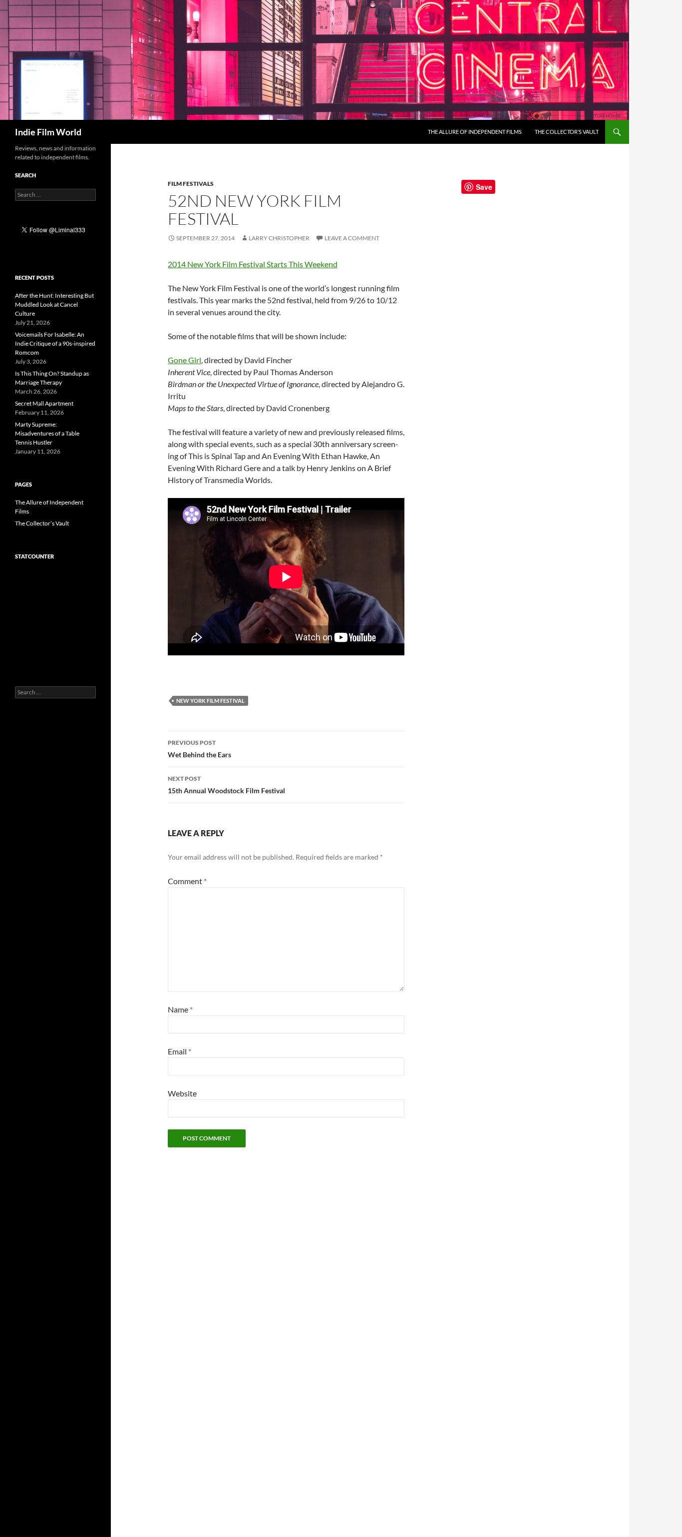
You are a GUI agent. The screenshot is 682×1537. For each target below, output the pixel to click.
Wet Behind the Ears (199, 749)
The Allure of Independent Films (475, 131)
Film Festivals (191, 183)
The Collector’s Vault (567, 131)
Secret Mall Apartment (44, 403)
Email (179, 1051)
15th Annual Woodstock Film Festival (226, 785)
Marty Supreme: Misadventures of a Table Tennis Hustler (47, 433)
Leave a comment (352, 238)
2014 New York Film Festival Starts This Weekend (253, 264)
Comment (187, 881)
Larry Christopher (279, 238)
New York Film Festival (210, 700)
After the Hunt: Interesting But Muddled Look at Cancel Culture (54, 304)
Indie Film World (48, 131)
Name (180, 1009)
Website (182, 1093)
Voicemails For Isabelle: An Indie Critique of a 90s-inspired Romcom (55, 343)
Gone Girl (184, 360)
